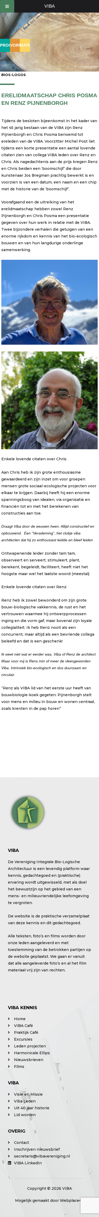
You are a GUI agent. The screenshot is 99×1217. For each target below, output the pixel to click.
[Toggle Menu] (7, 6)
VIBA (49, 6)
